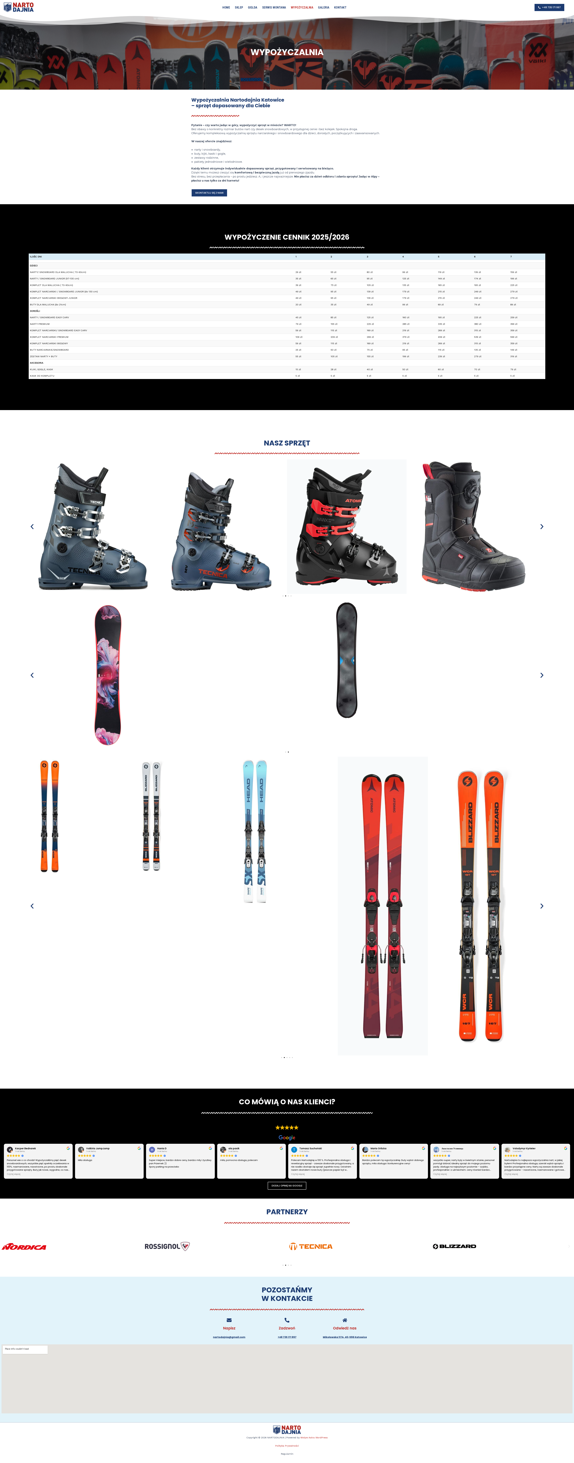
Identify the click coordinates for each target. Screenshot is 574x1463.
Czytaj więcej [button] (13, 1174)
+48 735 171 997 (287, 1337)
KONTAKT (340, 7)
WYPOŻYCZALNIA (302, 7)
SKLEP (239, 7)
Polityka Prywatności (287, 1445)
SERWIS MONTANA (274, 7)
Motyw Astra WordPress (314, 1437)
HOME (226, 7)
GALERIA (323, 7)
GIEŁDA (252, 7)
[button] (32, 526)
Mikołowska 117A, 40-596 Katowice (345, 1337)
